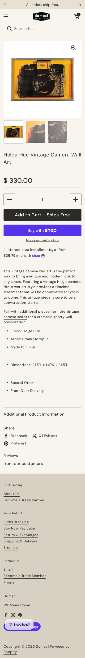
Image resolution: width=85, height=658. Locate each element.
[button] (76, 16)
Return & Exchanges (21, 535)
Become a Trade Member (25, 575)
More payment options (42, 240)
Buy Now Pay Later (20, 528)
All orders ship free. (42, 5)
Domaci (42, 646)
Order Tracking (16, 522)
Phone (9, 582)
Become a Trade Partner (24, 500)
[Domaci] (41, 16)
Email (8, 569)
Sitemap (11, 547)
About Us (12, 493)
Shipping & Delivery (20, 541)
